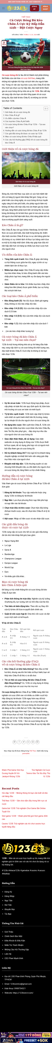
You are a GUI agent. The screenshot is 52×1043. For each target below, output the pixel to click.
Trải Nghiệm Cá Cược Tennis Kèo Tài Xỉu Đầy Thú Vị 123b (38, 773)
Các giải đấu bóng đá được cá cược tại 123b (23, 133)
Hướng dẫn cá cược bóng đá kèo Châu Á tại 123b (26, 130)
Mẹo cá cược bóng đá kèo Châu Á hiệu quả (23, 136)
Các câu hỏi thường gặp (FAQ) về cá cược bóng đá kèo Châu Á (26, 141)
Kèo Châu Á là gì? (12, 115)
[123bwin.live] (17, 8)
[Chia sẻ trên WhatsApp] (14, 742)
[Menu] (3, 8)
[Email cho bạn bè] (28, 742)
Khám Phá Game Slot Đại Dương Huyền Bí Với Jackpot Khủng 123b (13, 773)
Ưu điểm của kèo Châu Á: (15, 118)
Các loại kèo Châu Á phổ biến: (17, 121)
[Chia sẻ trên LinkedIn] (37, 742)
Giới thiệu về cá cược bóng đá (17, 112)
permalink (25, 753)
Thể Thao (26, 17)
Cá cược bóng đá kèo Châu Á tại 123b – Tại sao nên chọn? (25, 126)
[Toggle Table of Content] (44, 108)
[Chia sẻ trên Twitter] (24, 742)
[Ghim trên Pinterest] (33, 742)
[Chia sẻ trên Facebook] (19, 742)
